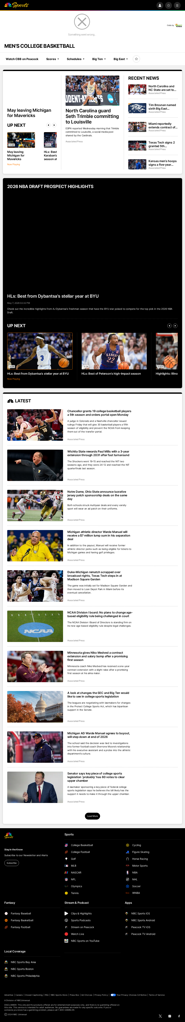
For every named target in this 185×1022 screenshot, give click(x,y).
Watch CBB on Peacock (22, 59)
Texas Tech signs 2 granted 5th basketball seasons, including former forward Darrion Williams (162, 144)
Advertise (8, 995)
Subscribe (12, 863)
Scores (51, 59)
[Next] (54, 125)
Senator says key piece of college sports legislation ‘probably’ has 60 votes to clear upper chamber (96, 777)
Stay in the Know (13, 849)
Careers (19, 995)
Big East (119, 59)
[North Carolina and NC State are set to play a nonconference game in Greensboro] (137, 89)
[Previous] (48, 125)
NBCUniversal (23, 1000)
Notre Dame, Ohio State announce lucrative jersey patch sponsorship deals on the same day (97, 495)
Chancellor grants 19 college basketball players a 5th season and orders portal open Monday (99, 412)
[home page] (16, 5)
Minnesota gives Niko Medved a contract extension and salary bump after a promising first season (97, 656)
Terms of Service (157, 995)
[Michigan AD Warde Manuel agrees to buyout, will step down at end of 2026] (35, 747)
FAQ (46, 995)
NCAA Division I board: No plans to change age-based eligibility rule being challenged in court (100, 614)
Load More (92, 816)
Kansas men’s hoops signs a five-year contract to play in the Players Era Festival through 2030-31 (163, 162)
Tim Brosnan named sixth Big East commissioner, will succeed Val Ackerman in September (162, 106)
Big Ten (97, 59)
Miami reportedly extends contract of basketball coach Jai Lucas (162, 125)
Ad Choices (86, 995)
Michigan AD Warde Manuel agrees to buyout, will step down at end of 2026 (98, 735)
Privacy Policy (101, 995)
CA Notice (142, 995)
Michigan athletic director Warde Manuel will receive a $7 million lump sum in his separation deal (98, 535)
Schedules (74, 59)
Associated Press (74, 141)
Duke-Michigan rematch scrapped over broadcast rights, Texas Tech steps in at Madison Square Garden (94, 575)
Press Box (74, 995)
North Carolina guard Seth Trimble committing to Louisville (92, 116)
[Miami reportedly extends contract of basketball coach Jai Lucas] (137, 127)
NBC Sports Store (59, 995)
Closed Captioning (34, 995)
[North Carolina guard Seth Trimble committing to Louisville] (93, 91)
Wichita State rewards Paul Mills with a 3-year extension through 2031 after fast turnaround (98, 453)
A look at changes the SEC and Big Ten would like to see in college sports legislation (98, 694)
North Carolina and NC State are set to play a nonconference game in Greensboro (163, 88)
